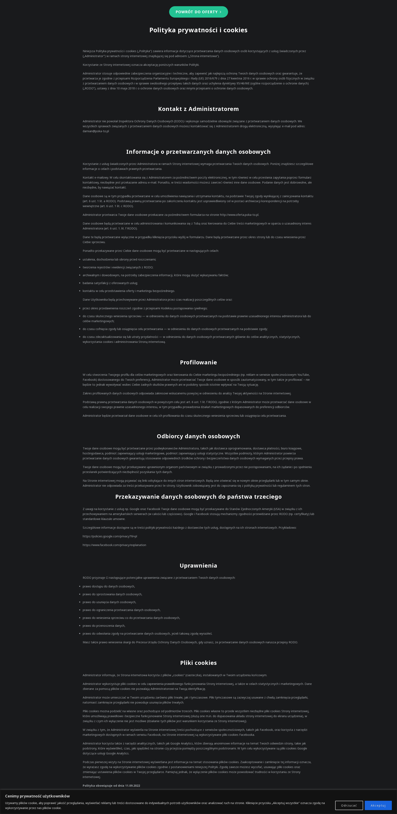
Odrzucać (349, 805)
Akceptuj (378, 805)
